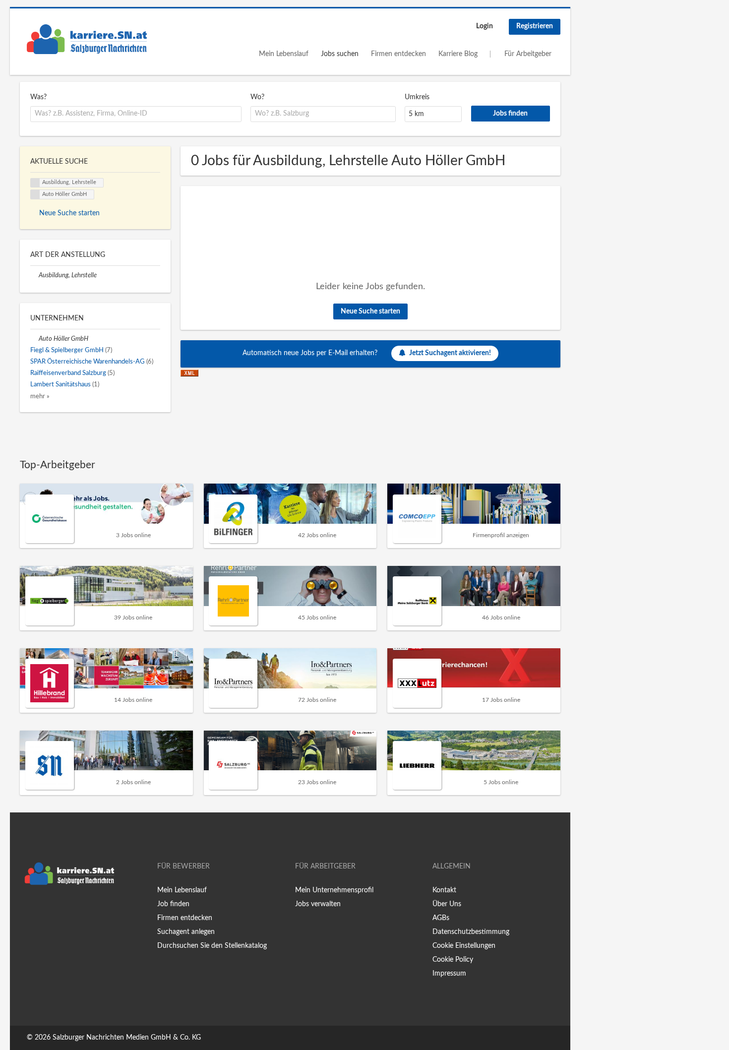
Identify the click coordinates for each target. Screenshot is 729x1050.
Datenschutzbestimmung (470, 931)
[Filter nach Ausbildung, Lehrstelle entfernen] (34, 275)
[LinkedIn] (58, 911)
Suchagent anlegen (186, 931)
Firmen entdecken (398, 54)
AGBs (440, 918)
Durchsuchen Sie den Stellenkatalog (212, 945)
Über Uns (446, 904)
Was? (38, 97)
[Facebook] (27, 911)
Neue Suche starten (370, 311)
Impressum (449, 973)
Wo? (257, 97)
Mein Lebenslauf (283, 54)
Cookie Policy (452, 959)
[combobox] (136, 114)
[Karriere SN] (87, 39)
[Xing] (43, 911)
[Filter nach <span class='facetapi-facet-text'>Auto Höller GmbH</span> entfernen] (35, 194)
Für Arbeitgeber (527, 54)
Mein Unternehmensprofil (334, 890)
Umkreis (417, 97)
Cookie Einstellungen (463, 945)
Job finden (173, 904)
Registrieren (534, 26)
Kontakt (444, 890)
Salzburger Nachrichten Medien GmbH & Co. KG (127, 1037)
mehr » (40, 396)
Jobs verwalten (318, 904)
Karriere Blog (458, 54)
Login (484, 26)
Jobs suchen (340, 54)
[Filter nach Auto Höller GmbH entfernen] (34, 339)
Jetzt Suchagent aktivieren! (450, 353)
